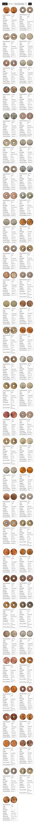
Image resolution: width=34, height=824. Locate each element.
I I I (30, 4)
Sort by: (10, 4)
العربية (5, 4)
